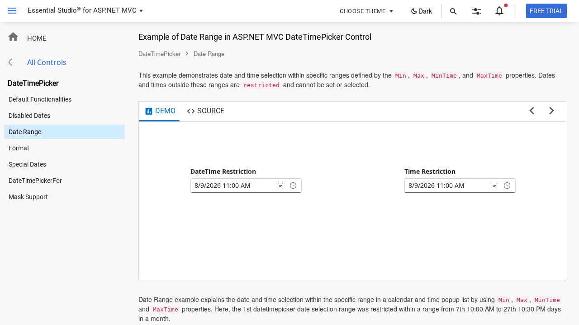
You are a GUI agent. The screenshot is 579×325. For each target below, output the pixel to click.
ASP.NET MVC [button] (115, 10)
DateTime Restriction (223, 171)
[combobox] (232, 185)
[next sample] (551, 111)
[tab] (160, 111)
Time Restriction (430, 171)
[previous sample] (531, 111)
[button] (9, 11)
